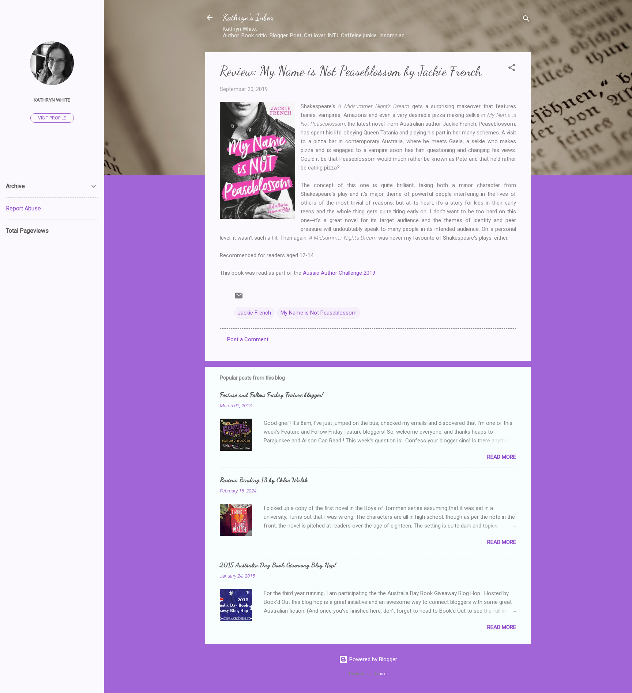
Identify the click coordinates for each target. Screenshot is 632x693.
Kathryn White (52, 100)
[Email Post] (238, 298)
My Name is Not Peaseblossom (319, 312)
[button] (511, 69)
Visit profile (52, 118)
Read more (501, 457)
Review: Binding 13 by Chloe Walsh (264, 480)
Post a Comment (247, 339)
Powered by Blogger (372, 659)
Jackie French (254, 312)
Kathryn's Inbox (248, 17)
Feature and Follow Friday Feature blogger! (271, 395)
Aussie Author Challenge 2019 (339, 273)
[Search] (526, 20)
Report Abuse (23, 208)
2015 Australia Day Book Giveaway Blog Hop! (278, 565)
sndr (384, 673)
